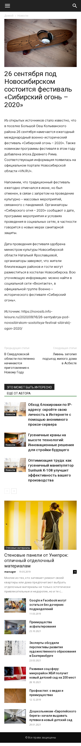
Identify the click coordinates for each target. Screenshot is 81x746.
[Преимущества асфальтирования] (15, 627)
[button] (7, 6)
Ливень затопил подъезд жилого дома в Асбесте (60, 358)
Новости (22, 15)
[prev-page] (7, 491)
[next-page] (14, 491)
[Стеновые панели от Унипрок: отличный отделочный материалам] (40, 525)
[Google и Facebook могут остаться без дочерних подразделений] (15, 605)
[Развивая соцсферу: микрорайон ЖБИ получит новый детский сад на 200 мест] (15, 674)
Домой (8, 15)
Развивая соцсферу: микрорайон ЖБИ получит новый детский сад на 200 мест (52, 673)
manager (10, 571)
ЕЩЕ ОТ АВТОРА (19, 393)
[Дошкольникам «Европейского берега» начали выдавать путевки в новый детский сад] (15, 716)
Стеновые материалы (18, 547)
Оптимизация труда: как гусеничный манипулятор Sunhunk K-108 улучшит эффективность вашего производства (51, 470)
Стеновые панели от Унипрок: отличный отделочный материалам (36, 560)
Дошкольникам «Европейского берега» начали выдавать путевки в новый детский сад (52, 716)
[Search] (75, 6)
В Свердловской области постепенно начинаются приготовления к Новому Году (19, 363)
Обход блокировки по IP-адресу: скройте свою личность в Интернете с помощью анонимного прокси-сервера (50, 414)
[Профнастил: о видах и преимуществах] (15, 695)
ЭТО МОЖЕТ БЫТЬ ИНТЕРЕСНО (29, 387)
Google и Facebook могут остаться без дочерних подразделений (47, 605)
